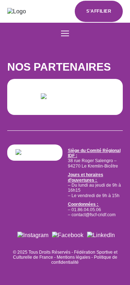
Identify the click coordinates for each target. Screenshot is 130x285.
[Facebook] (67, 235)
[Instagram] (32, 235)
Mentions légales (73, 257)
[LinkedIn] (101, 235)
